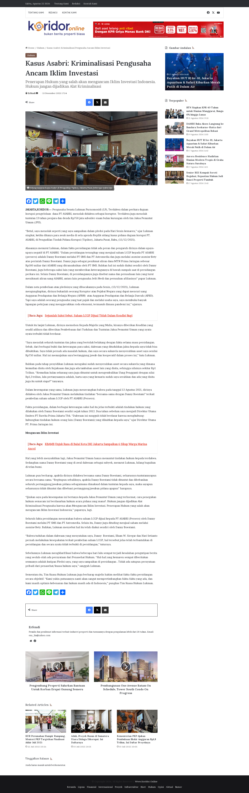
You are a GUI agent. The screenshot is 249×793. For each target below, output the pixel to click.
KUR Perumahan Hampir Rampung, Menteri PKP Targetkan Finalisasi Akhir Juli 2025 (45, 739)
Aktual (169, 787)
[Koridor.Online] (56, 28)
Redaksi (76, 3)
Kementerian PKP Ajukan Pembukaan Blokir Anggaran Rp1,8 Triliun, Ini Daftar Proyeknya (136, 739)
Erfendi (31, 93)
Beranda (71, 787)
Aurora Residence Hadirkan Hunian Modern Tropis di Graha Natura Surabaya (202, 82)
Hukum (40, 47)
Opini (161, 787)
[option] (202, 71)
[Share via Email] (105, 102)
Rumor (178, 787)
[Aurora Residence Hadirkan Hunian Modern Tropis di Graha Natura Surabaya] (174, 161)
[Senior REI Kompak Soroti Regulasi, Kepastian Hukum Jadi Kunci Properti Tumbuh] (174, 177)
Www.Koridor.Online (146, 781)
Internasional (105, 787)
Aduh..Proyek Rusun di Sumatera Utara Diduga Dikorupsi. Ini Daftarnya (90, 739)
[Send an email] (37, 93)
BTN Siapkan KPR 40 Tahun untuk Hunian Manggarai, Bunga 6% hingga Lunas (204, 111)
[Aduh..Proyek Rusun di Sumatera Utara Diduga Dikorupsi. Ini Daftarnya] (91, 721)
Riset (143, 787)
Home (30, 47)
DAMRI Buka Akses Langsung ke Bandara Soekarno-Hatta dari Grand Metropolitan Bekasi (205, 127)
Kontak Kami (90, 3)
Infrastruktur (131, 787)
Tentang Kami (61, 3)
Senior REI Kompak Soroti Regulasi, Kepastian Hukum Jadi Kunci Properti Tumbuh (204, 176)
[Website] (31, 641)
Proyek (118, 787)
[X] (97, 102)
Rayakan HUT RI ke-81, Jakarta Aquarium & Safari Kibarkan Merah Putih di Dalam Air (204, 144)
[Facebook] (89, 102)
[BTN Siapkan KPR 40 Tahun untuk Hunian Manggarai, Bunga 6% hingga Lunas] (174, 112)
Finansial (91, 787)
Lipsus (81, 787)
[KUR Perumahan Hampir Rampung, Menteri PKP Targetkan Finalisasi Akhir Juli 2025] (45, 721)
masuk (40, 765)
